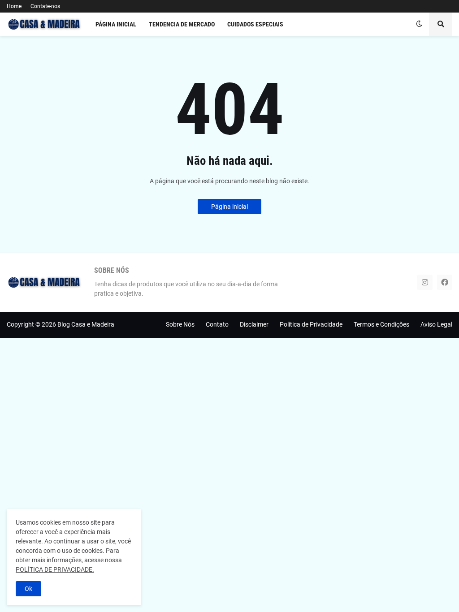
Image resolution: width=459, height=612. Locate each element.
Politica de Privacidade (311, 324)
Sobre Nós (180, 324)
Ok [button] (28, 588)
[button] (419, 24)
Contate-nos (45, 6)
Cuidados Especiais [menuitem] (255, 24)
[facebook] (444, 282)
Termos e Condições (381, 324)
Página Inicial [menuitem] (115, 24)
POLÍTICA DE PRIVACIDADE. (55, 569)
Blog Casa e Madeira (85, 324)
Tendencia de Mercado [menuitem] (182, 24)
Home (14, 6)
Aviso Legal (436, 324)
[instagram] (425, 282)
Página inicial (229, 206)
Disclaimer (254, 324)
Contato (217, 324)
